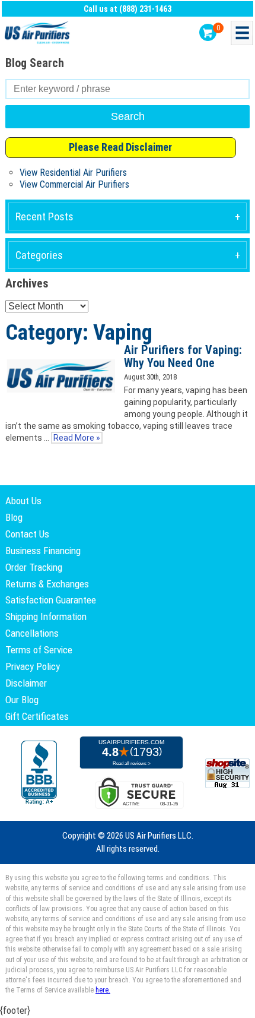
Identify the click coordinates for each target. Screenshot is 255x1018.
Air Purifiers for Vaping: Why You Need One (183, 357)
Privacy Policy (32, 666)
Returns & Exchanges (47, 584)
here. (102, 990)
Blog (14, 517)
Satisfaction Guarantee (50, 600)
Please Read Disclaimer (120, 147)
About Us (23, 501)
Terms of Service (38, 650)
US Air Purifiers (39, 33)
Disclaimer (26, 683)
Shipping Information (46, 616)
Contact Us (27, 534)
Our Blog (22, 700)
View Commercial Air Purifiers (74, 184)
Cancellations (32, 633)
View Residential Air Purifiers (73, 172)
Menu (242, 33)
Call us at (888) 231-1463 (127, 9)
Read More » (76, 437)
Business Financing (43, 551)
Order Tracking (33, 567)
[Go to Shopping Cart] (207, 32)
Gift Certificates (37, 716)
